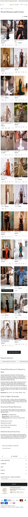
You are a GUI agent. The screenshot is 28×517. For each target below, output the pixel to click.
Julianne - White (4, 96)
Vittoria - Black (17, 68)
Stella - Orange (3, 259)
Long (7, 392)
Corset (10, 392)
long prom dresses (17, 382)
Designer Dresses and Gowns (9, 361)
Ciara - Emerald (17, 96)
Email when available (7, 290)
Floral (24, 392)
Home (2, 8)
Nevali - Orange (4, 178)
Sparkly (16, 392)
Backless (20, 392)
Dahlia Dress (17, 178)
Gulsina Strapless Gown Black (6, 286)
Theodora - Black (18, 231)
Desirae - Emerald (18, 259)
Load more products (14, 352)
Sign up (14, 484)
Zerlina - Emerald (18, 340)
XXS (3, 155)
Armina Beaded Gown (5, 151)
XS (19, 45)
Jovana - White (17, 151)
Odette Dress (17, 123)
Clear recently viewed (6, 448)
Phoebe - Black (3, 313)
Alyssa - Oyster (17, 313)
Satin (14, 392)
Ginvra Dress (17, 286)
